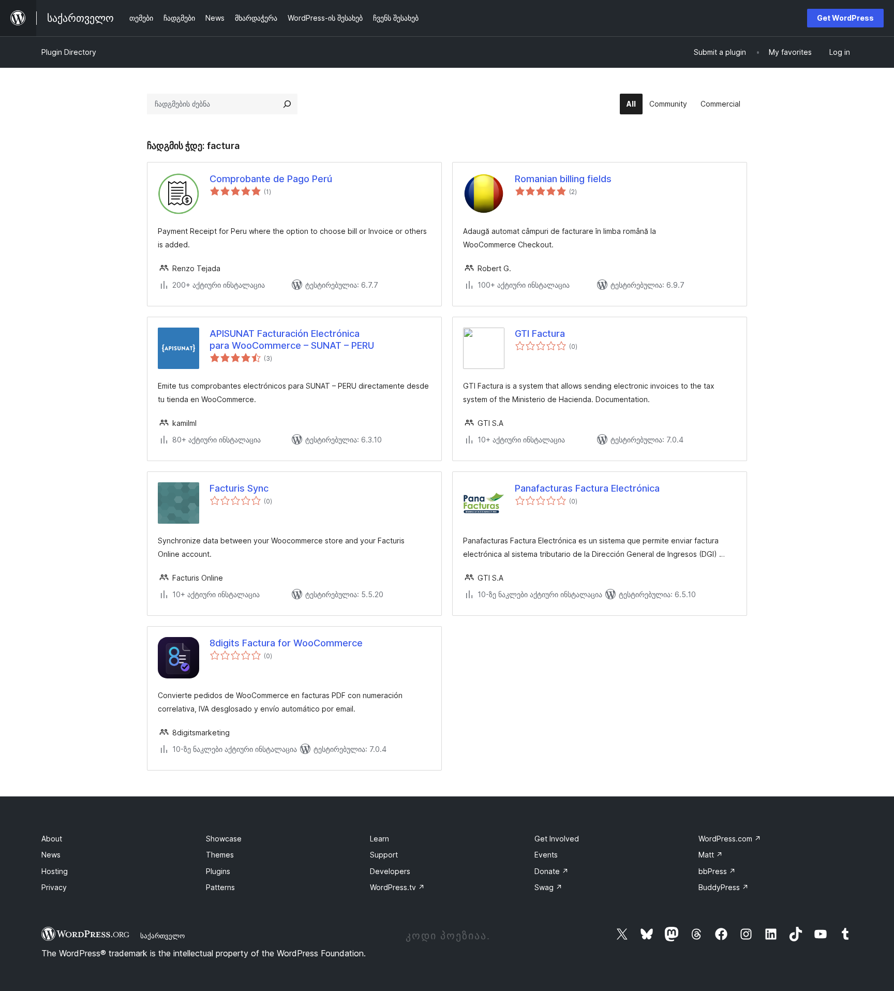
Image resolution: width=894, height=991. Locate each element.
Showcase (224, 838)
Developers (390, 871)
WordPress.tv (397, 887)
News (51, 854)
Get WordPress (845, 17)
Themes (220, 854)
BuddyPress (723, 887)
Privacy (54, 887)
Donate (551, 871)
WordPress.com (729, 838)
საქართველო (162, 935)
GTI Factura (540, 333)
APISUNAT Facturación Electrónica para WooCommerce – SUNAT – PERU (292, 339)
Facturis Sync (239, 488)
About (51, 838)
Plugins (218, 871)
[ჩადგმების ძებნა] (287, 104)
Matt (710, 854)
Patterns (220, 887)
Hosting (54, 871)
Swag (548, 887)
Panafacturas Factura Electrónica (587, 488)
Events (546, 854)
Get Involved (556, 838)
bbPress (717, 871)
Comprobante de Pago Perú (271, 178)
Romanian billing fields (563, 178)
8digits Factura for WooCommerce (286, 643)
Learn (379, 838)
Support (384, 854)
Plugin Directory (68, 52)
